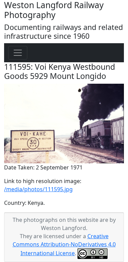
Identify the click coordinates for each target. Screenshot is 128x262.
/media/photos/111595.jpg (38, 189)
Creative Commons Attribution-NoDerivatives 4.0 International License (64, 244)
